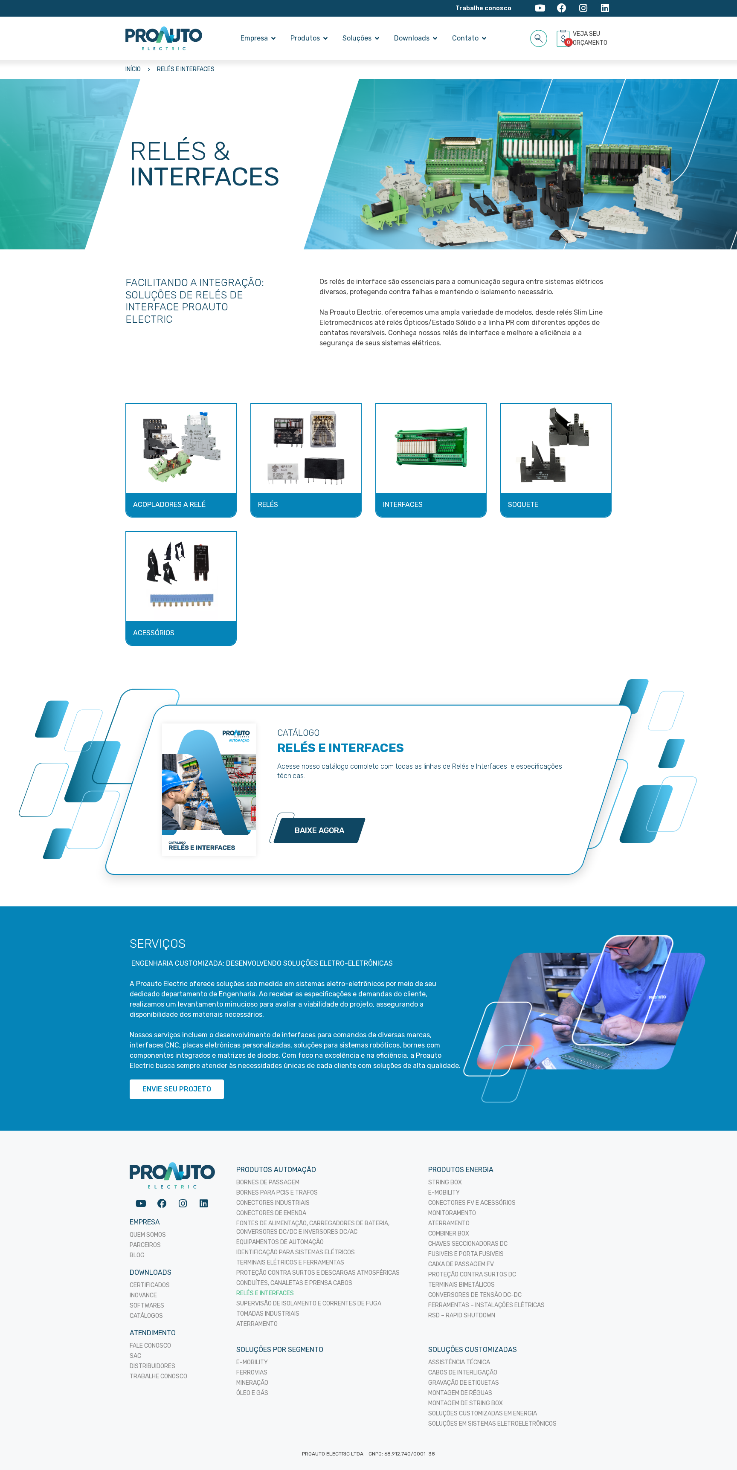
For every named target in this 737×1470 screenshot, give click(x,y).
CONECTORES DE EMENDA (271, 1213)
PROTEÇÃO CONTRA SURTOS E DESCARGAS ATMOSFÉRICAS (318, 1272)
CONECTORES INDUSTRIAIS (273, 1203)
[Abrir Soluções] (377, 38)
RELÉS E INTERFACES (186, 69)
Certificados (150, 1285)
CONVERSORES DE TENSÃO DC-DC (475, 1295)
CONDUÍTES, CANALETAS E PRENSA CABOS (294, 1283)
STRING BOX (445, 1182)
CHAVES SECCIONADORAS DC (468, 1243)
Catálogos (146, 1316)
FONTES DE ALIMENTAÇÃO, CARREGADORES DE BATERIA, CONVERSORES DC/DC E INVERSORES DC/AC (312, 1228)
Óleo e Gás (252, 1393)
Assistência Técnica (459, 1362)
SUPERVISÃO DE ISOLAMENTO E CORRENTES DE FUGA (308, 1303)
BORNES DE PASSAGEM (267, 1182)
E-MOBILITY (444, 1192)
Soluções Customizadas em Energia (482, 1413)
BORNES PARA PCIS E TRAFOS (277, 1192)
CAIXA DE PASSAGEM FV (461, 1264)
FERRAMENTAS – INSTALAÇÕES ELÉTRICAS (486, 1305)
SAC (135, 1356)
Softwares (147, 1305)
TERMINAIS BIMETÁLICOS (461, 1284)
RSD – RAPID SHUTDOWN (461, 1315)
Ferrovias (251, 1372)
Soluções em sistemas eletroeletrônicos (492, 1423)
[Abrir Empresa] (273, 38)
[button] (539, 37)
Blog (137, 1255)
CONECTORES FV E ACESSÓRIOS (472, 1203)
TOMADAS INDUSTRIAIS (267, 1313)
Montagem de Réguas (460, 1393)
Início (133, 69)
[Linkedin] (605, 8)
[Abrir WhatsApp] (715, 1448)
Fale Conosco (150, 1345)
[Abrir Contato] (484, 38)
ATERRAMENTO (257, 1324)
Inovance (143, 1295)
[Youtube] (540, 8)
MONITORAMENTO (452, 1213)
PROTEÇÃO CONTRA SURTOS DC (472, 1274)
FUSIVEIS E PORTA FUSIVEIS (466, 1254)
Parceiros (145, 1245)
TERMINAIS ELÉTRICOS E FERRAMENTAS (290, 1262)
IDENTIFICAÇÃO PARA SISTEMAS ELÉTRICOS (295, 1252)
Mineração (252, 1382)
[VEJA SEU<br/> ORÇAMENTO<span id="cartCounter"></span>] (564, 38)
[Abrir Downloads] (435, 38)
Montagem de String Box (465, 1403)
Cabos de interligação (462, 1372)
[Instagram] (583, 8)
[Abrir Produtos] (325, 38)
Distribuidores (152, 1366)
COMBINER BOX (448, 1233)
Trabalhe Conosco (158, 1376)
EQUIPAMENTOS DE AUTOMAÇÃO (280, 1242)
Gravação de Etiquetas (463, 1382)
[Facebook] (562, 8)
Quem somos (148, 1235)
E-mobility (252, 1362)
